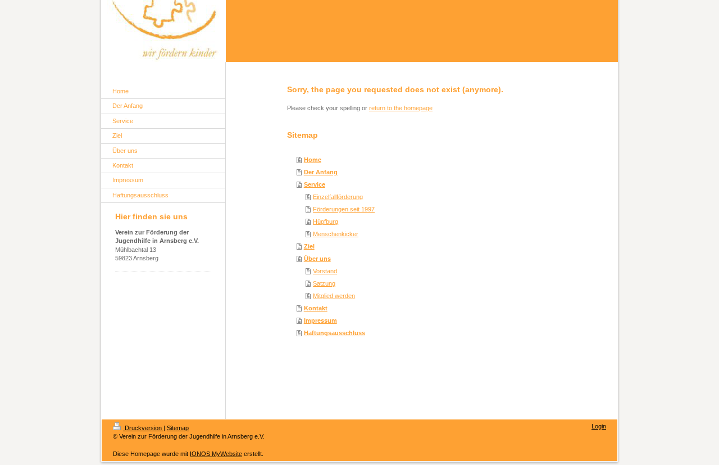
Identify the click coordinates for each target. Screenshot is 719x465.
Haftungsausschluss (334, 332)
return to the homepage (401, 108)
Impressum (320, 320)
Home (312, 159)
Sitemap (178, 428)
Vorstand (325, 271)
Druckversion (143, 428)
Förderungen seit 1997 (344, 209)
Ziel (309, 246)
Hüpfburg (325, 221)
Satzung (324, 283)
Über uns (317, 258)
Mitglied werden (334, 295)
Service (314, 184)
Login (598, 426)
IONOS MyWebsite (216, 453)
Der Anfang (321, 172)
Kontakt (315, 308)
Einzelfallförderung (338, 196)
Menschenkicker (335, 234)
